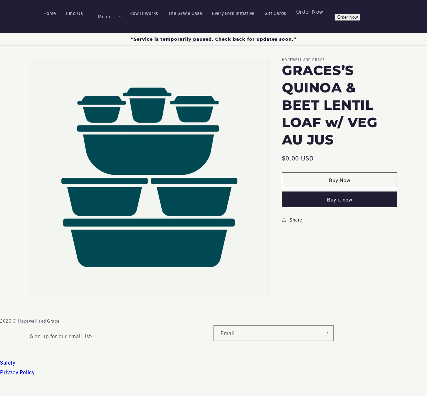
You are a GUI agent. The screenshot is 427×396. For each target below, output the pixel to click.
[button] (106, 16)
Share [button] (296, 220)
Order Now (309, 11)
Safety (7, 362)
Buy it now (339, 199)
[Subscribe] (326, 333)
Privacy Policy (17, 372)
